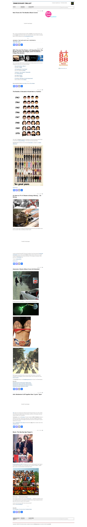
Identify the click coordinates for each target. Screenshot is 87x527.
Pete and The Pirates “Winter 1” (20, 66)
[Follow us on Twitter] (51, 17)
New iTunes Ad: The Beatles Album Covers (25, 12)
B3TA (21, 376)
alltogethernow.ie (16, 423)
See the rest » (17, 42)
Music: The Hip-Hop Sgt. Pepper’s (22, 432)
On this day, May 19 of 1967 (18, 464)
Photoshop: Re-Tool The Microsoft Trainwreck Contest (22, 385)
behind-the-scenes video (20, 422)
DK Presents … (29, 498)
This (13, 412)
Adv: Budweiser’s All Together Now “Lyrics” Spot (27, 394)
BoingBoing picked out (27, 379)
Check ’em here (16, 377)
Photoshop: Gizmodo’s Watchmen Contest (20, 386)
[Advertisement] (64, 30)
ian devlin (49, 524)
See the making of (19, 504)
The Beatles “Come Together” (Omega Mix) (22, 72)
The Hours (23, 417)
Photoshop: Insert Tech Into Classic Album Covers (22, 382)
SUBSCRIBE (31, 7)
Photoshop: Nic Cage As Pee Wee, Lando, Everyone (22, 383)
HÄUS (14, 6)
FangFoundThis (18, 259)
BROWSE (23, 7)
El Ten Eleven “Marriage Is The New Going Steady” (24, 78)
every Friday (24, 83)
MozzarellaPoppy (22, 140)
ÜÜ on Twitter (32, 83)
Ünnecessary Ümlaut (22, 3)
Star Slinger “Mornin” (18, 75)
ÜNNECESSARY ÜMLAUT (16, 519)
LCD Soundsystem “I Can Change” (21, 69)
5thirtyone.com (37, 524)
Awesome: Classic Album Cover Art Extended (26, 269)
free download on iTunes (28, 36)
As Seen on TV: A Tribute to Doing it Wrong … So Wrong (27, 196)
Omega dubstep (20, 73)
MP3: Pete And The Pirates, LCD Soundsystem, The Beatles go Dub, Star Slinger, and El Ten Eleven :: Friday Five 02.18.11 (28, 51)
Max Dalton (31, 142)
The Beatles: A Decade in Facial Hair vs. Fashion (27, 91)
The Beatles (19, 257)
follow (21, 67)
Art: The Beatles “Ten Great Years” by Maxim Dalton (22, 509)
